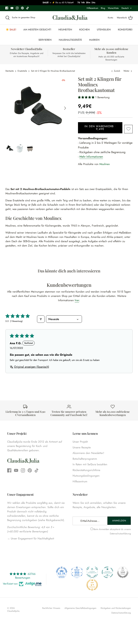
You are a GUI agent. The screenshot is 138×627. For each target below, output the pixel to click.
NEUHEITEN (65, 29)
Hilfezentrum (92, 8)
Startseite (9, 71)
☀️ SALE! (11, 29)
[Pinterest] (22, 8)
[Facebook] (6, 8)
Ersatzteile (22, 71)
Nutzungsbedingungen (86, 476)
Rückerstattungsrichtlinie (86, 470)
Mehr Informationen (91, 157)
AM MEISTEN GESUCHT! (37, 29)
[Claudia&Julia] (70, 18)
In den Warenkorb (100, 127)
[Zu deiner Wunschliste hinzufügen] (128, 129)
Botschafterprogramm (85, 459)
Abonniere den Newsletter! (88, 453)
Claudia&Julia (13, 611)
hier (77, 300)
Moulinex (104, 164)
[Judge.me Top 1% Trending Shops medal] (92, 585)
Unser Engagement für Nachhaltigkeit (32, 538)
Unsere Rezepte (82, 447)
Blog (103, 8)
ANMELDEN (119, 520)
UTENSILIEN (104, 29)
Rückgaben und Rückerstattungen (116, 608)
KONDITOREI (125, 29)
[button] (86, 97)
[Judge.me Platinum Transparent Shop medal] (107, 572)
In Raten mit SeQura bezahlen (90, 464)
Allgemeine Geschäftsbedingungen (80, 608)
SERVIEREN (45, 40)
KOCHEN (84, 29)
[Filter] (41, 319)
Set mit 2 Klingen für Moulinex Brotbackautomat (53, 71)
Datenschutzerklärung (120, 533)
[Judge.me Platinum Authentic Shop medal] (92, 572)
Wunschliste (113, 8)
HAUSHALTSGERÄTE (70, 40)
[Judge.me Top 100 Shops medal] (122, 572)
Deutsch (125, 8)
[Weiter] (65, 108)
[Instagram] (17, 8)
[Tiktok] (27, 8)
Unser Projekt (80, 442)
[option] (37, 108)
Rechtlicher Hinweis (51, 608)
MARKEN (94, 40)
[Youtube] (12, 8)
